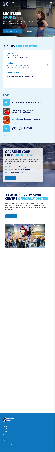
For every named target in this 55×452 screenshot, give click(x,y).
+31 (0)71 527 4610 (8, 432)
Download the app (8, 447)
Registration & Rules (8, 450)
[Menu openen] (51, 3)
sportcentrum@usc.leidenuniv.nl (11, 434)
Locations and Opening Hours (10, 444)
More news (6, 135)
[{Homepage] (8, 3)
